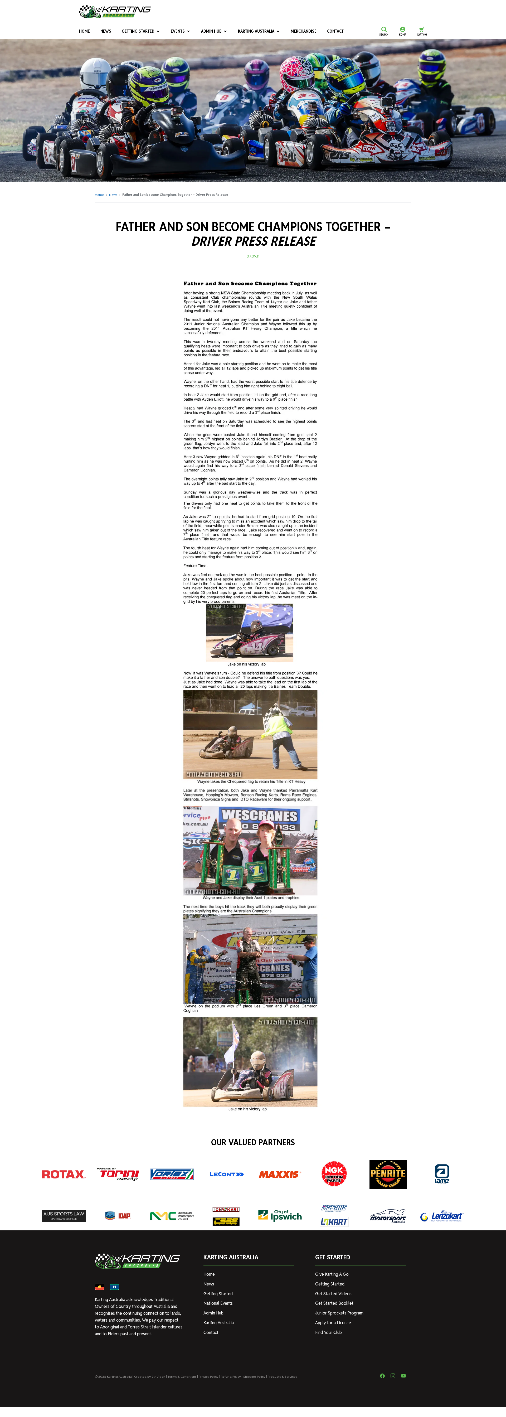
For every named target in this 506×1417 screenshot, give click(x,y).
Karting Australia (256, 31)
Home (84, 31)
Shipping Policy (254, 1377)
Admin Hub (211, 31)
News (105, 31)
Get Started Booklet (334, 1303)
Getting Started (138, 31)
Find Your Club (328, 1332)
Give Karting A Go (332, 1274)
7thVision (158, 1377)
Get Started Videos (333, 1294)
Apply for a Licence (333, 1323)
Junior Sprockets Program (339, 1313)
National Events (218, 1303)
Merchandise (304, 31)
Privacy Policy (208, 1377)
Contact (335, 31)
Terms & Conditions (182, 1377)
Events (178, 31)
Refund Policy (231, 1377)
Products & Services (282, 1377)
